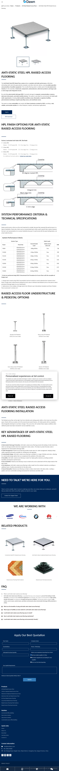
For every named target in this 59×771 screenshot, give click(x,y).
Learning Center (5, 735)
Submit (29, 679)
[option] (23, 62)
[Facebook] (2, 755)
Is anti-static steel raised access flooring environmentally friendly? (21, 619)
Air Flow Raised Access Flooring (8, 698)
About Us (3, 730)
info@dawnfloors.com (9, 746)
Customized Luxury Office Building (9, 720)
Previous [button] (2, 516)
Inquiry (7, 112)
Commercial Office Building (7, 713)
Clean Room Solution (6, 717)
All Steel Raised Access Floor (7, 689)
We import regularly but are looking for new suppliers (41, 658)
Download (3, 733)
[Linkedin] (5, 755)
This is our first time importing (38, 662)
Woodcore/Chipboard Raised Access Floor (11, 693)
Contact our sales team (25, 156)
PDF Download (8, 116)
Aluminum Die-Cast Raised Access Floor (10, 696)
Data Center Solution (6, 715)
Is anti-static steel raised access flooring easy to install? (18, 613)
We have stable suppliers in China (39, 655)
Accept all (48, 396)
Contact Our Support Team (11, 495)
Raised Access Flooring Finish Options (10, 703)
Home (2, 728)
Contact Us (4, 737)
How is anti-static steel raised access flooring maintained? (19, 616)
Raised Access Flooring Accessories (9, 705)
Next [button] (57, 516)
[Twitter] (8, 755)
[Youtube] (10, 755)
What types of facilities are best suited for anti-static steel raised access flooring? (25, 609)
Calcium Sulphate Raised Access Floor (10, 691)
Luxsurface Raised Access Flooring (9, 700)
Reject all (10, 396)
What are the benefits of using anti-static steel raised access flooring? (22, 606)
